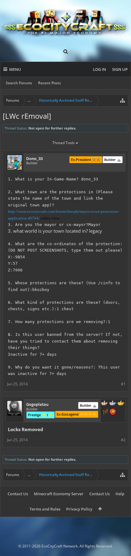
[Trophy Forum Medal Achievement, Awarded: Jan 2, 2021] (112, 412)
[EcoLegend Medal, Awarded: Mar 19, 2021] (121, 403)
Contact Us (18, 493)
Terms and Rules (45, 509)
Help (119, 493)
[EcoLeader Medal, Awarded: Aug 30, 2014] (104, 403)
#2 (123, 440)
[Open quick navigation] (122, 100)
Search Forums (19, 82)
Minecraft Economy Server (58, 493)
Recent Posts (49, 82)
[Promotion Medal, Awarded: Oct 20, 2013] (104, 412)
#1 (123, 384)
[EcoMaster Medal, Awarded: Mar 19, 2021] (112, 403)
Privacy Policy (79, 509)
